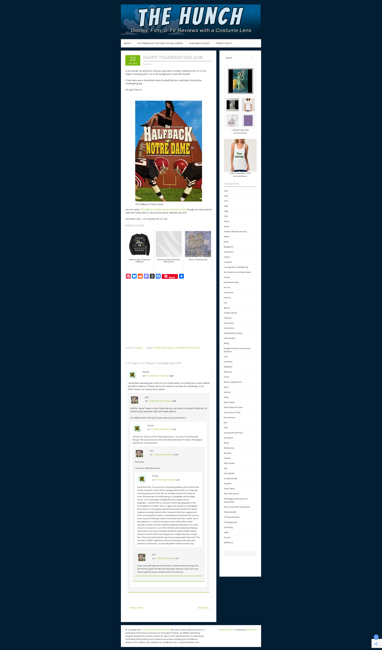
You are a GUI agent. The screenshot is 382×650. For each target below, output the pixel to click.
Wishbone (228, 542)
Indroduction (229, 338)
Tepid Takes (229, 488)
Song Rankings (230, 478)
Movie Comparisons (233, 382)
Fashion (227, 297)
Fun (225, 302)
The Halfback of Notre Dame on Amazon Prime (163, 209)
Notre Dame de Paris (233, 407)
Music (226, 387)
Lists (226, 356)
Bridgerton (228, 246)
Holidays (139, 347)
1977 (226, 201)
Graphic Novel (230, 312)
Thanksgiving (167, 347)
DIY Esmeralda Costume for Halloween (160, 43)
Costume (228, 262)
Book (226, 241)
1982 (226, 206)
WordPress (251, 629)
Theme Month (230, 512)
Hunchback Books (199, 43)
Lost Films (228, 361)
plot (225, 422)
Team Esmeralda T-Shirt (240, 173)
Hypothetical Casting (233, 333)
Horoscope (229, 323)
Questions (228, 437)
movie (226, 376)
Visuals (227, 537)
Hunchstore (241, 133)
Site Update (229, 473)
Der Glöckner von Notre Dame (237, 272)
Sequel (227, 458)
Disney (227, 277)
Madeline (228, 366)
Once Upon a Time (232, 412)
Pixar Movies (229, 417)
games (227, 307)
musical (227, 392)
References (229, 448)
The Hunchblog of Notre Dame (156, 629)
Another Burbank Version (235, 231)
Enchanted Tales (231, 282)
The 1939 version (231, 493)
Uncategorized (230, 522)
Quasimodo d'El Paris (233, 432)
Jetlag (226, 343)
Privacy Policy (224, 43)
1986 (226, 211)
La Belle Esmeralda (240, 130)
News (226, 397)
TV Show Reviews (232, 517)
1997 (226, 216)
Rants (226, 442)
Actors (226, 221)
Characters (229, 251)
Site (225, 468)
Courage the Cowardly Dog (236, 267)
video (226, 532)
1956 (226, 196)
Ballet (226, 236)
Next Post (204, 607)
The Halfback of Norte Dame (187, 347)
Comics (227, 257)
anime (226, 226)
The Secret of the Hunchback (237, 507)
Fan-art (227, 287)
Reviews (227, 453)
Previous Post (135, 607)
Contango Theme (226, 629)
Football (156, 347)
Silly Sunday (229, 463)
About (127, 43)
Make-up (228, 371)
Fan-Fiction (228, 292)
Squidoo (227, 483)
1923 (226, 191)
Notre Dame (229, 402)
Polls (226, 427)
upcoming (228, 527)
